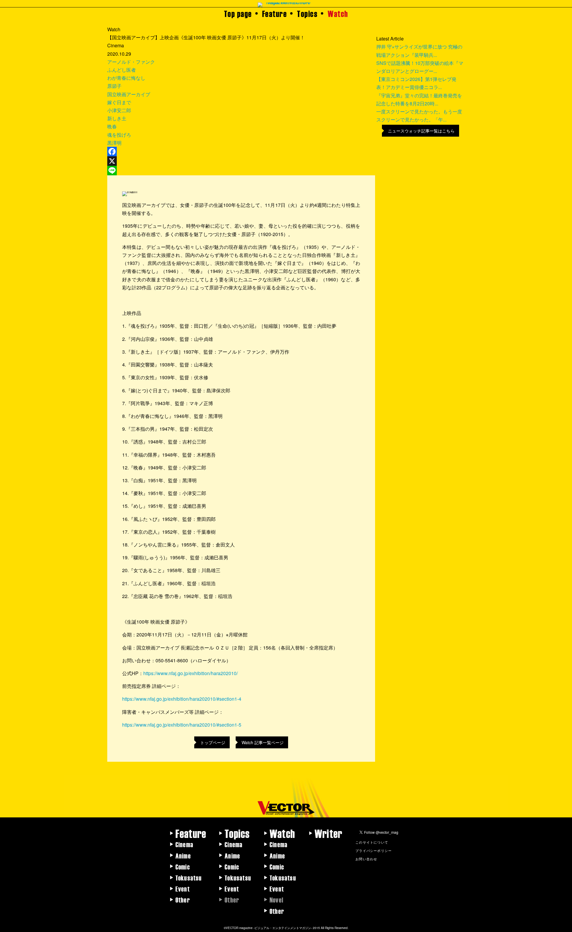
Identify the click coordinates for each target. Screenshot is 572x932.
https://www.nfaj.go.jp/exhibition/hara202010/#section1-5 (181, 724)
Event (182, 888)
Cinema (184, 844)
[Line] (241, 170)
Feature (274, 13)
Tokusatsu (188, 877)
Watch (338, 13)
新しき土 (116, 118)
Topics (307, 13)
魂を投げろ (119, 134)
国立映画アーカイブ (128, 94)
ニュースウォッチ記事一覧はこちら (421, 131)
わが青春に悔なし (126, 77)
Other (182, 899)
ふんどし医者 (121, 69)
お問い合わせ (366, 859)
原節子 (114, 85)
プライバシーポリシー (373, 850)
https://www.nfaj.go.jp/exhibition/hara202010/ (190, 673)
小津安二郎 (119, 110)
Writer (328, 833)
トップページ (212, 742)
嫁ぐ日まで (119, 102)
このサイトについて (371, 842)
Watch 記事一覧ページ (263, 742)
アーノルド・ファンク (131, 61)
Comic (182, 866)
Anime (183, 855)
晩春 (112, 126)
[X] (241, 161)
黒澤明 (114, 142)
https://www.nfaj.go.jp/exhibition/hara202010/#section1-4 (181, 698)
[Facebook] (241, 151)
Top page (238, 13)
